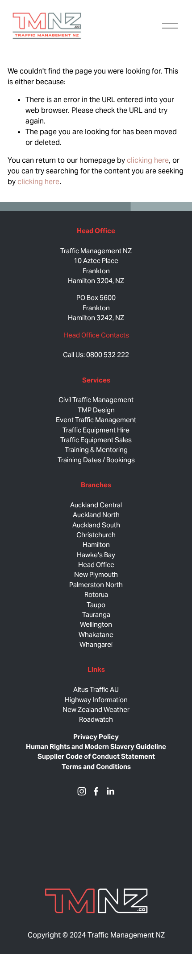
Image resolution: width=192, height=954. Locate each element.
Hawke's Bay (96, 555)
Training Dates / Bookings (96, 460)
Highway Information (96, 699)
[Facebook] (96, 791)
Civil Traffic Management (96, 399)
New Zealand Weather (96, 709)
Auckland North (96, 514)
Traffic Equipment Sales (96, 440)
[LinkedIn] (110, 791)
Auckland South (96, 525)
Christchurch (96, 534)
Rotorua (96, 594)
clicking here (148, 160)
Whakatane (96, 634)
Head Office (96, 564)
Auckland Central (96, 505)
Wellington (96, 624)
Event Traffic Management (96, 419)
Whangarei (96, 644)
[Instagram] (81, 791)
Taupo (96, 604)
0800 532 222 (107, 354)
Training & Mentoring (96, 449)
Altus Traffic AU (96, 689)
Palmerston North (96, 584)
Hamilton (96, 544)
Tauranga (96, 614)
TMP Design (96, 410)
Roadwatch (96, 719)
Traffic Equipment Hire (96, 430)
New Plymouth (96, 574)
